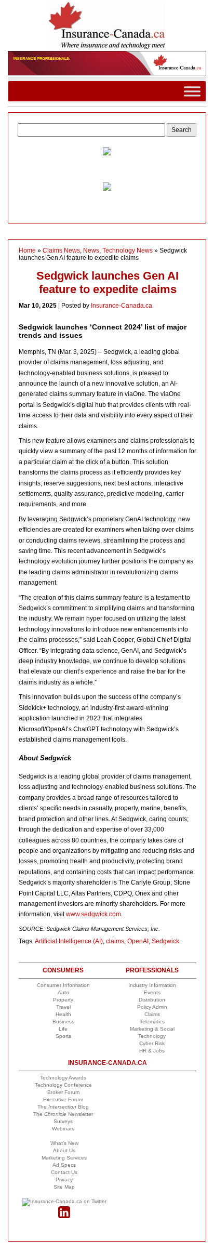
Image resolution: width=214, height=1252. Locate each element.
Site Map (64, 1187)
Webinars (63, 1128)
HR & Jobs (152, 1050)
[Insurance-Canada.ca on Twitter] (64, 1201)
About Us (64, 1150)
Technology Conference (63, 1085)
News (91, 250)
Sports (63, 1036)
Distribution (152, 1000)
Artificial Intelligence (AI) (69, 941)
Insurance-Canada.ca (121, 305)
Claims (152, 1014)
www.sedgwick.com (93, 914)
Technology (152, 1036)
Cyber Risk (152, 1043)
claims (115, 941)
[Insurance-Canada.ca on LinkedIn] (64, 1216)
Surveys (63, 1121)
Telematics (152, 1021)
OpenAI (138, 941)
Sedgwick (165, 941)
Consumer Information (63, 985)
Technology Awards (63, 1077)
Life (63, 1029)
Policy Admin (152, 1007)
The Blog (63, 1107)
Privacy (64, 1179)
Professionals (152, 970)
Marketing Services (64, 1158)
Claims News (61, 250)
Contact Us (64, 1172)
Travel (63, 1007)
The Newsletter (63, 1114)
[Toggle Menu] (192, 91)
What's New (64, 1143)
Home (27, 250)
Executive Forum (63, 1099)
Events (152, 992)
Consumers (63, 970)
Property (63, 1000)
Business (63, 1021)
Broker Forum (63, 1092)
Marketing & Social (152, 1029)
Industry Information (152, 985)
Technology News (127, 250)
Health (63, 1014)
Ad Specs (64, 1165)
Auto (63, 992)
